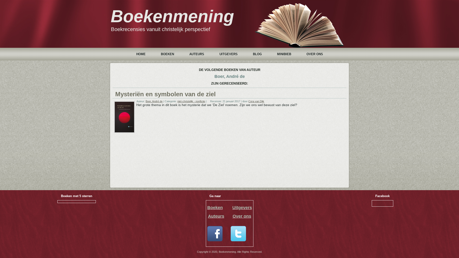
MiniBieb (284, 54)
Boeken (167, 54)
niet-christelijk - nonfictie (191, 101)
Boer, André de (154, 101)
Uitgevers (228, 54)
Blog (257, 54)
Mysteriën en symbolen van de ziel (165, 94)
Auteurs (196, 54)
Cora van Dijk (256, 101)
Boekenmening (172, 16)
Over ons (314, 54)
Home (141, 54)
